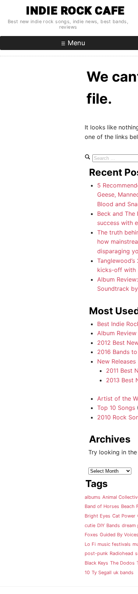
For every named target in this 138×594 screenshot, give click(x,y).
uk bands (123, 572)
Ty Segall (102, 572)
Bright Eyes (97, 516)
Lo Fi (90, 544)
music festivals (114, 544)
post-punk (96, 553)
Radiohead (121, 553)
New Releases (116, 361)
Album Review (117, 333)
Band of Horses (102, 506)
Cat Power (123, 516)
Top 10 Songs (116, 407)
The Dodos (122, 563)
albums (92, 497)
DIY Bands (108, 525)
